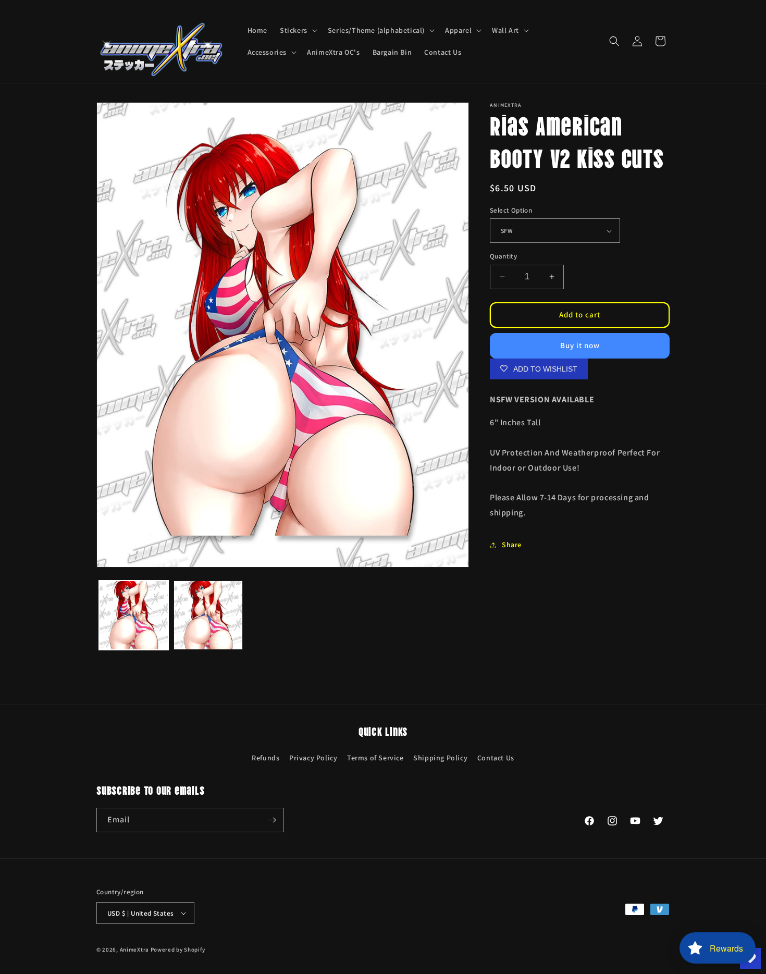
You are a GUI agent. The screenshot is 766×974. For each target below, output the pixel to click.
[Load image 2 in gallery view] (208, 615)
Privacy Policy (313, 757)
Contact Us (495, 757)
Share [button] (512, 544)
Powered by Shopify (178, 949)
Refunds (265, 757)
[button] (298, 30)
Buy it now (580, 345)
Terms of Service (375, 757)
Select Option (511, 210)
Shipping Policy (440, 757)
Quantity (503, 256)
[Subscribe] (272, 820)
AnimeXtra (134, 949)
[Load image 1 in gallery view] (133, 615)
